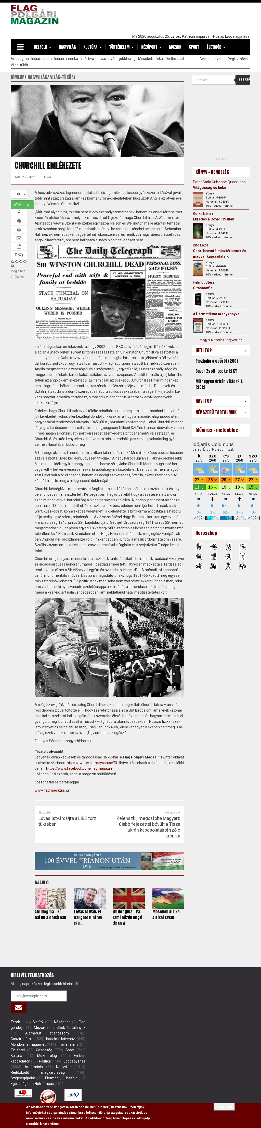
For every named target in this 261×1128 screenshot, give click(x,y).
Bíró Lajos (200, 245)
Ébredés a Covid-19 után (213, 219)
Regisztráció (238, 59)
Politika (45, 1061)
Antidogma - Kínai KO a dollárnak (50, 915)
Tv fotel (18, 1050)
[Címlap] (36, 14)
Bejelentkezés (211, 59)
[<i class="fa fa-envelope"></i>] (19, 1007)
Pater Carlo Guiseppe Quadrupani (219, 182)
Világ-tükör (19, 65)
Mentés (24, 205)
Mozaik (175, 47)
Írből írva (87, 59)
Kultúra (90, 47)
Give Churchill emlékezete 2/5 (17, 261)
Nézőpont (149, 47)
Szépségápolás (23, 1078)
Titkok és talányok (70, 1028)
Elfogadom (224, 1107)
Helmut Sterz (203, 282)
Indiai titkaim (41, 59)
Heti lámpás (44, 1084)
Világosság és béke (209, 188)
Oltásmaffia (203, 288)
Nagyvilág (67, 47)
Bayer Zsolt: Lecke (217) (216, 371)
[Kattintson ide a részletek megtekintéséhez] (198, 199)
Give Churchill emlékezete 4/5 (25, 261)
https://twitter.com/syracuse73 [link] (92, 763)
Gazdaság (44, 1050)
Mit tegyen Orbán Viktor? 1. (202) (219, 384)
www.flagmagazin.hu (52, 790)
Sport (194, 47)
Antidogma (20, 59)
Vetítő (38, 1022)
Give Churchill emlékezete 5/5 (13, 265)
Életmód (214, 47)
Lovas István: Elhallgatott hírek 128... (88, 917)
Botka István (203, 214)
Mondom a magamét (28, 1044)
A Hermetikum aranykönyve (216, 314)
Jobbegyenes (74, 1061)
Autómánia (34, 1067)
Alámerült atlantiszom (47, 1033)
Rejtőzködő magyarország (38, 1072)
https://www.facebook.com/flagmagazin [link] (79, 768)
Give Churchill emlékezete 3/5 (21, 261)
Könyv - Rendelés (212, 171)
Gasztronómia (22, 1039)
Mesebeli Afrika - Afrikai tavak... (167, 915)
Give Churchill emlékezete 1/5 (13, 261)
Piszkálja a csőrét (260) (216, 361)
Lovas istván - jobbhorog (116, 59)
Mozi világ (47, 1056)
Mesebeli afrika (150, 59)
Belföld (40, 47)
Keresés (244, 80)
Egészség (19, 1084)
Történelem (119, 47)
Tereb (15, 1022)
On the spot (174, 59)
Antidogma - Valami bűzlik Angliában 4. (128, 917)
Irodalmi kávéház (60, 1039)
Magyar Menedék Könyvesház (221, 340)
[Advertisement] (157, 17)
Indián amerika (66, 59)
